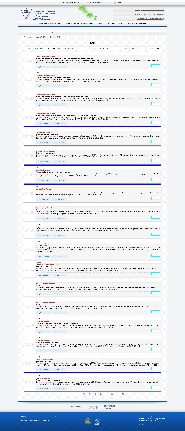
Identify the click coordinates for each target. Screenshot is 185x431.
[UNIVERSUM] (93, 408)
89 (78, 394)
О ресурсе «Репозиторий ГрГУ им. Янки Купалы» (149, 14)
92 (95, 394)
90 (84, 394)
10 (100, 48)
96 (117, 394)
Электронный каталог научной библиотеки (80, 24)
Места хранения (59, 67)
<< (62, 394)
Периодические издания (114, 24)
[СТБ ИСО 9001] (98, 424)
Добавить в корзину (44, 67)
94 (106, 394)
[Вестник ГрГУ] (75, 408)
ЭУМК (100, 24)
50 (107, 48)
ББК (59, 48)
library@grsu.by (143, 424)
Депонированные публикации (136, 24)
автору (36, 48)
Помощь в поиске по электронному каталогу (150, 19)
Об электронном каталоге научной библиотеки (149, 10)
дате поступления (68, 48)
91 (90, 394)
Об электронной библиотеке (96, 2)
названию (42, 48)
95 (112, 394)
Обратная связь (118, 2)
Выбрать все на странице (134, 48)
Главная (29, 37)
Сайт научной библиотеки (70, 2)
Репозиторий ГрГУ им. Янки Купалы (50, 24)
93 (101, 394)
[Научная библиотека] (109, 407)
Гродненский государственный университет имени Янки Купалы (43, 417)
